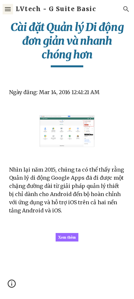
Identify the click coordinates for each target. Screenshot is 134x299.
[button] (8, 9)
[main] (67, 44)
